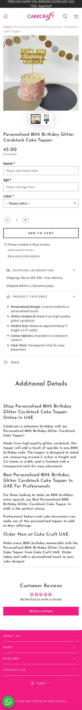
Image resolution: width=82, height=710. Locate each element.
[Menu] (5, 16)
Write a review (41, 611)
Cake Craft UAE (34, 701)
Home (7, 27)
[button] (65, 16)
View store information (24, 256)
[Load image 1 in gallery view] (35, 119)
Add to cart (41, 233)
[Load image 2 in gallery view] (46, 119)
